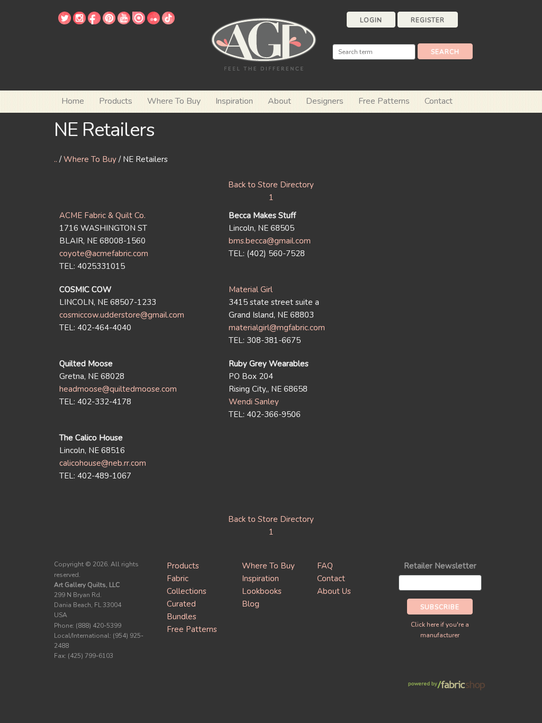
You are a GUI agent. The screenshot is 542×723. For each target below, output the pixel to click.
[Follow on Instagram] (79, 21)
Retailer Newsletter (440, 566)
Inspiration (234, 101)
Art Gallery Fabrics (263, 43)
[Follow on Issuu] (138, 21)
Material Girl (251, 289)
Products (183, 566)
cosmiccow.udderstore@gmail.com (121, 315)
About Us (334, 591)
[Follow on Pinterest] (109, 21)
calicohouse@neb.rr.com (102, 463)
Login (371, 20)
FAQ (325, 566)
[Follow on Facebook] (94, 21)
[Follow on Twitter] (64, 21)
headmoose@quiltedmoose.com (118, 389)
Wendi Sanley (254, 401)
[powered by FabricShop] (446, 686)
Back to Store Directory (271, 184)
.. (55, 159)
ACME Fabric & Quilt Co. (102, 215)
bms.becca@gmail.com (270, 241)
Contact (438, 101)
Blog (250, 604)
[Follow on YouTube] (124, 21)
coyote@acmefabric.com (103, 253)
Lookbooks (262, 591)
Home (72, 101)
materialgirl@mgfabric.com (277, 327)
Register (428, 20)
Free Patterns (384, 101)
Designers (325, 101)
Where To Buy (90, 159)
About (279, 101)
